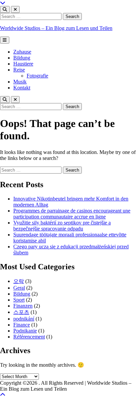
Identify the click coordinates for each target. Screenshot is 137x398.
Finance (21, 325)
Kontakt (21, 87)
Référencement (29, 336)
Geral (19, 288)
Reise (19, 69)
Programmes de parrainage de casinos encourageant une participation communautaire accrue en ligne (71, 213)
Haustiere (23, 63)
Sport (19, 300)
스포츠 (21, 312)
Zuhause (22, 52)
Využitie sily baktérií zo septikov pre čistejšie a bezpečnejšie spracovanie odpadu (62, 225)
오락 (18, 281)
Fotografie (37, 75)
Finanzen (23, 306)
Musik (20, 81)
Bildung (21, 58)
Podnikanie (25, 330)
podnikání (23, 319)
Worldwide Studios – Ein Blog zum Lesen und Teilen (56, 28)
